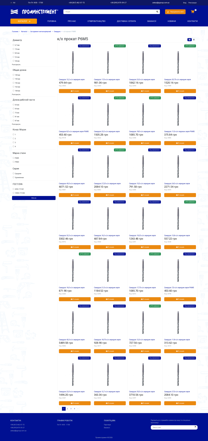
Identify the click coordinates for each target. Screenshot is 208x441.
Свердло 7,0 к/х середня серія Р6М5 (179, 288)
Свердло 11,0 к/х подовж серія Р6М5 (179, 131)
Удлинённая (19, 177)
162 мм (17, 87)
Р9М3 (17, 162)
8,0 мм (17, 53)
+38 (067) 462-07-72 (77, 3)
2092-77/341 (19, 189)
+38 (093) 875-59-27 (118, 3)
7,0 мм (17, 49)
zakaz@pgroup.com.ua (160, 3)
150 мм (17, 79)
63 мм (17, 105)
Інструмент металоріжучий (40, 31)
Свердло (57, 31)
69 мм (17, 109)
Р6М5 (17, 158)
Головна (51, 21)
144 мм (17, 75)
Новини (172, 21)
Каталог (23, 21)
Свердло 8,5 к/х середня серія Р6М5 (74, 131)
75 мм (17, 113)
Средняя (18, 173)
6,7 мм (17, 45)
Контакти (192, 21)
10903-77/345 (20, 193)
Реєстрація (192, 3)
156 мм (17, 83)
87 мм (17, 121)
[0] (192, 11)
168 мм (17, 91)
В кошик (75, 91)
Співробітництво (96, 21)
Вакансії (151, 21)
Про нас (72, 21)
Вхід (184, 3)
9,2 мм (17, 57)
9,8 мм (17, 61)
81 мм (17, 117)
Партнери (107, 425)
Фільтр (33, 198)
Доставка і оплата (126, 21)
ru (14, 3)
